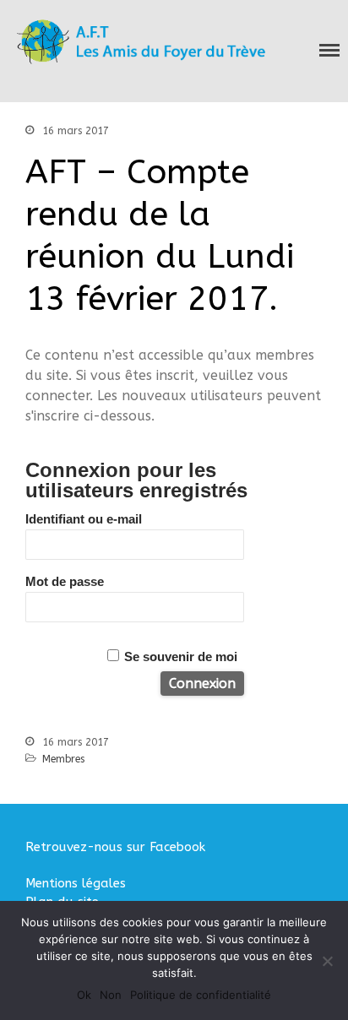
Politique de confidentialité (200, 994)
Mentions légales (75, 883)
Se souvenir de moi (180, 656)
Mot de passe (64, 581)
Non (111, 994)
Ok (84, 994)
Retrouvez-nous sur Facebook (115, 847)
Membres (63, 759)
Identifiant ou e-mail (83, 519)
